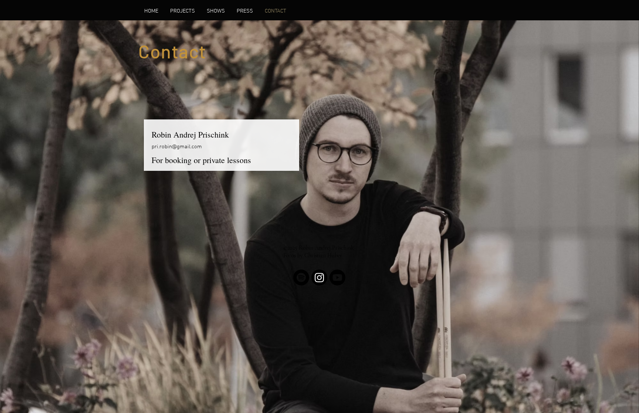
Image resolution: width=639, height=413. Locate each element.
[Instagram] (319, 277)
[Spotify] (301, 277)
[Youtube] (337, 277)
